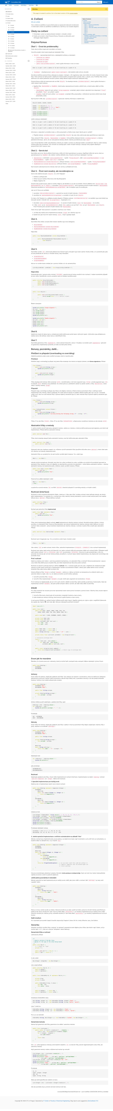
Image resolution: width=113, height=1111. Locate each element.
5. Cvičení (12, 34)
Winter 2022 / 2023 (10, 81)
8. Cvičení (12, 41)
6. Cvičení (12, 36)
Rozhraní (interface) (89, 38)
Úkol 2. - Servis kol (88, 26)
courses (16, 5)
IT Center (46, 1101)
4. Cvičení (12, 32)
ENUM (85, 39)
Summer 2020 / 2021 (10, 88)
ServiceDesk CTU (93, 1101)
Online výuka (10, 18)
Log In (106, 2)
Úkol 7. (85, 33)
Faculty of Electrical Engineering (60, 1101)
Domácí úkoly (10, 14)
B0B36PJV (9, 11)
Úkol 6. (86, 31)
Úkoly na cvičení (87, 22)
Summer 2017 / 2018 (10, 101)
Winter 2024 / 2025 (10, 72)
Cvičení (8, 23)
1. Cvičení (12, 25)
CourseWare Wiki (16, 2)
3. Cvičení (12, 29)
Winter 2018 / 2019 (10, 99)
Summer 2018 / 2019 (10, 97)
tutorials (31, 5)
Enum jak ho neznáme (89, 41)
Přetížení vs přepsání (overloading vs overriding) (95, 35)
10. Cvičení (12, 45)
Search (99, 2)
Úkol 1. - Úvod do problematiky (91, 24)
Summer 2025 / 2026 (11, 66)
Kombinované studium (12, 56)
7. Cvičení (12, 38)
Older (7, 103)
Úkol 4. (86, 28)
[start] (6, 5)
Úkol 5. (86, 30)
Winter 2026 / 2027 (10, 63)
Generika (86, 42)
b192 (10, 5)
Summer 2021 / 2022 (10, 83)
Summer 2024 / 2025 (11, 70)
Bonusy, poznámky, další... (89, 34)
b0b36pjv (24, 5)
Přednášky (9, 58)
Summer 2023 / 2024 (11, 74)
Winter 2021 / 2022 (10, 85)
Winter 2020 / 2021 (10, 90)
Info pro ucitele (35, 22)
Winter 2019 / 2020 (10, 94)
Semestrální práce (11, 20)
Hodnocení (9, 53)
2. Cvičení (12, 27)
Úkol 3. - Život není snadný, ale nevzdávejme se (95, 27)
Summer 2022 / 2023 (11, 79)
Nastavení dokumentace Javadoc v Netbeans (17, 51)
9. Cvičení (12, 43)
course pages (73, 13)
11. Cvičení (12, 47)
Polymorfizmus (86, 23)
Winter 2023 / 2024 (10, 77)
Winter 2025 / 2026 (10, 68)
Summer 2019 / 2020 (10, 92)
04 (37, 5)
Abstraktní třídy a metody (90, 37)
